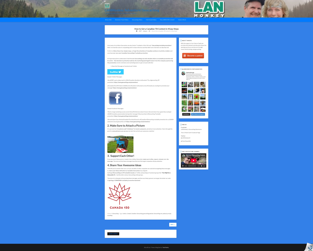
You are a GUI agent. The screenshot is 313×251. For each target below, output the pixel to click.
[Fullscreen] (204, 166)
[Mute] (201, 166)
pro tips (169, 213)
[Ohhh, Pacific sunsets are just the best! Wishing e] (196, 103)
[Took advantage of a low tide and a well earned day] (190, 90)
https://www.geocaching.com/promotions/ (126, 82)
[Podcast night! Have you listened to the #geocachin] (203, 109)
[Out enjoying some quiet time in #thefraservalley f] (196, 96)
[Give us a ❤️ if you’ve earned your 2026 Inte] (184, 84)
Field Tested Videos (151, 19)
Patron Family (198, 43)
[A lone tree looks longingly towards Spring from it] (203, 103)
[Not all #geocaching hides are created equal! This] (196, 84)
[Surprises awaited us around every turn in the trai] (203, 96)
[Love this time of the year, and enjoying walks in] (184, 103)
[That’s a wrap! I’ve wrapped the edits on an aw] (190, 84)
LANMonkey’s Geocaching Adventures (191, 129)
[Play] (183, 166)
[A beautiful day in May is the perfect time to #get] (184, 96)
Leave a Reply (113, 233)
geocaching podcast (148, 213)
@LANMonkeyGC (185, 138)
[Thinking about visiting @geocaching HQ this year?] (203, 90)
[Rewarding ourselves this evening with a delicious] (190, 103)
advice (124, 213)
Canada (129, 213)
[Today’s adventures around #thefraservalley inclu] (190, 96)
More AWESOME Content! (167, 19)
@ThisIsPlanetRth (186, 141)
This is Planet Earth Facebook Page (190, 132)
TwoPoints (165, 247)
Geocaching (115, 213)
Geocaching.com (158, 213)
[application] (193, 160)
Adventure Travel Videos (121, 19)
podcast (165, 213)
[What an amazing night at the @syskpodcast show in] (184, 90)
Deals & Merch (182, 19)
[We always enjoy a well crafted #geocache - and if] (196, 109)
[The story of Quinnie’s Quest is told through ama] (203, 84)
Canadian (133, 213)
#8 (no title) (108, 19)
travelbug (109, 215)
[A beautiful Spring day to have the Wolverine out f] (190, 109)
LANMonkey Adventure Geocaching (132, 10)
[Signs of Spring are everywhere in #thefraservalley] (184, 109)
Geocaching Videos (137, 19)
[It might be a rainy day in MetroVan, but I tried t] (196, 90)
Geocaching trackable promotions (161, 45)
